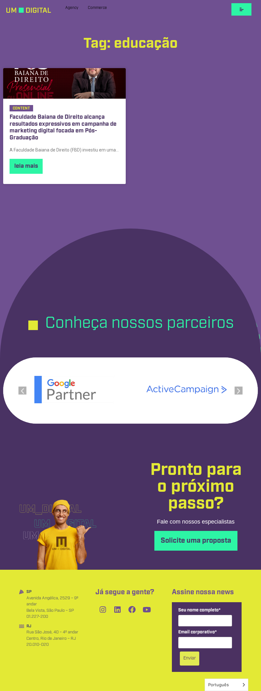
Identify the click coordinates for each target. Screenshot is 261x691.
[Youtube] (146, 609)
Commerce (97, 7)
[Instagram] (102, 609)
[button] (22, 390)
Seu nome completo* (199, 610)
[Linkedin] (117, 609)
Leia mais (26, 166)
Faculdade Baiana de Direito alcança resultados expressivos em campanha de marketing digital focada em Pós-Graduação (63, 127)
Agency (71, 7)
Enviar (189, 658)
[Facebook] (132, 609)
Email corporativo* (197, 632)
